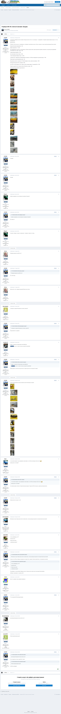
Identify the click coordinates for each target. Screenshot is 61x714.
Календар (2, 7)
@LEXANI (12, 346)
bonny (5, 251)
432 (6, 544)
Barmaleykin (5, 306)
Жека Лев (21, 654)
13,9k (6, 586)
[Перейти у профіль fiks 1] (6, 462)
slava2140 (5, 633)
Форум (28, 7)
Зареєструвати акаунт (16, 685)
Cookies (32, 711)
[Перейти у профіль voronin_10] (6, 346)
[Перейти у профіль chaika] (6, 580)
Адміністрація (23, 7)
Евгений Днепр (5, 615)
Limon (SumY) (5, 516)
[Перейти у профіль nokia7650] (6, 538)
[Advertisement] (18, 18)
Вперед (5, 672)
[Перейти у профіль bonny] (6, 254)
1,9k (6, 47)
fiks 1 (5, 458)
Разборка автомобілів (14, 30)
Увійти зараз (44, 685)
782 (6, 643)
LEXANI (8, 29)
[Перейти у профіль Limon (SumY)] (6, 520)
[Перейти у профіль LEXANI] (3, 30)
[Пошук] (59, 5)
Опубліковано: (15, 37)
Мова (29, 711)
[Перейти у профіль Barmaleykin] (6, 310)
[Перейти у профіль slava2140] (6, 637)
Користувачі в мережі (15, 7)
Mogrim (5, 194)
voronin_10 (5, 342)
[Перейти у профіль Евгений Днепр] (6, 619)
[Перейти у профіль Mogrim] (6, 197)
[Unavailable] (13, 71)
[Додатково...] (59, 37)
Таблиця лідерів (8, 7)
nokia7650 (5, 534)
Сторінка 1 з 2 (12, 672)
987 (6, 526)
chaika (5, 576)
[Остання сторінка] (8, 34)
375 (6, 625)
